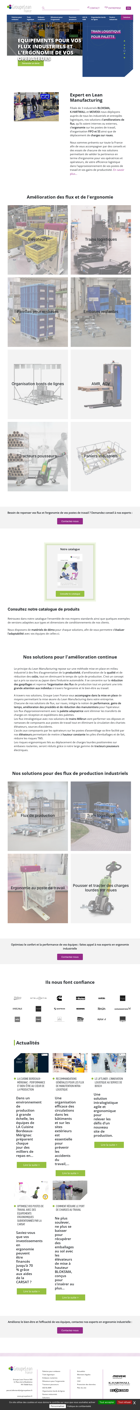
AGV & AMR (84, 18)
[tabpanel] (106, 34)
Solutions (126, 17)
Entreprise (114, 8)
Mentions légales (84, 1374)
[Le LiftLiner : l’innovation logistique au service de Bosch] (108, 1062)
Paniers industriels (113, 18)
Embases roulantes (41, 18)
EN (128, 8)
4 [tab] (124, 54)
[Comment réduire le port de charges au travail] (70, 1190)
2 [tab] (124, 48)
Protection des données (86, 1384)
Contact (94, 8)
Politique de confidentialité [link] (79, 1406)
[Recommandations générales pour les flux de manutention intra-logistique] (70, 1062)
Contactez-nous (70, 521)
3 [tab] (124, 51)
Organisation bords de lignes (98, 18)
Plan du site (81, 1388)
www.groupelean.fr (24, 1396)
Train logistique (30, 18)
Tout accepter (107, 1402)
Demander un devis (31, 63)
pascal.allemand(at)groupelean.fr (19, 1390)
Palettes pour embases (17, 18)
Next (124, 65)
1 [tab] (124, 45)
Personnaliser (58, 1406)
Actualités (81, 1371)
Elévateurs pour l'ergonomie (57, 18)
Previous (124, 34)
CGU (79, 1378)
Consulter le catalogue (70, 594)
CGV (78, 1381)
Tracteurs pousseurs (72, 18)
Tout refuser (124, 1402)
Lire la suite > (31, 1165)
